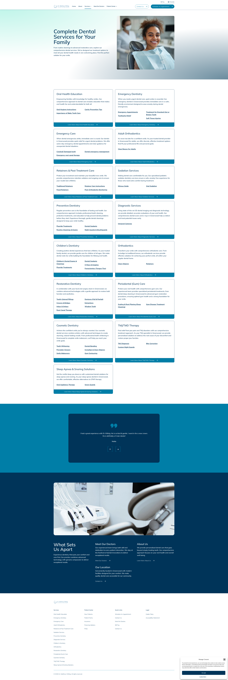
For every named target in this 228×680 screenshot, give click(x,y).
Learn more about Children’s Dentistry (80, 275)
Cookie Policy (203, 676)
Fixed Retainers (62, 190)
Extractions (89, 303)
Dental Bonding (91, 346)
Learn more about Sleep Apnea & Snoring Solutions (81, 392)
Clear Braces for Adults (127, 149)
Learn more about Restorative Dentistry (81, 316)
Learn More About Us (144, 560)
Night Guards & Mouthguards (96, 230)
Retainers (150, 264)
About (80, 6)
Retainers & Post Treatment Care (63, 629)
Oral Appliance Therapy (66, 385)
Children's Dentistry (59, 643)
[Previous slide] (108, 448)
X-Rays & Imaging (92, 265)
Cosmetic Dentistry (59, 657)
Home (74, 6)
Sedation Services (59, 632)
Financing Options (89, 625)
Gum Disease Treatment (155, 304)
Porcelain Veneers (63, 350)
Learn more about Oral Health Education (81, 125)
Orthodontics (57, 647)
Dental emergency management (97, 152)
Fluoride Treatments (64, 226)
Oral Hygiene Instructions (66, 109)
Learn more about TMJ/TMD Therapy (142, 360)
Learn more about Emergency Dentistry (142, 125)
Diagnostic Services (59, 639)
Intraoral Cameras (125, 224)
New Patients (88, 614)
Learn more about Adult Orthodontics (142, 162)
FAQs (86, 629)
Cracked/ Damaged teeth (66, 152)
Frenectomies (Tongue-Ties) (95, 268)
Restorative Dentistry (60, 650)
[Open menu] (90, 6)
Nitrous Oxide (123, 186)
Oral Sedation (151, 186)
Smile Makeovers (63, 353)
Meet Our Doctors (101, 560)
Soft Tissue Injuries (153, 118)
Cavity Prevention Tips (93, 109)
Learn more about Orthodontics (142, 275)
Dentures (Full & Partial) (94, 299)
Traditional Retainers (65, 186)
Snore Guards (90, 385)
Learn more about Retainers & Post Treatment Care (81, 197)
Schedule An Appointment (160, 6)
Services (87, 6)
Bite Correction (152, 344)
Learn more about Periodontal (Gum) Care (142, 316)
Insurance (87, 621)
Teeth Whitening (63, 346)
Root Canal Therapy (64, 310)
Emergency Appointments (128, 112)
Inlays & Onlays (62, 306)
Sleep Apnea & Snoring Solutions (63, 665)
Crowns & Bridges (63, 303)
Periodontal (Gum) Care (61, 654)
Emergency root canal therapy (68, 155)
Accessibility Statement (153, 618)
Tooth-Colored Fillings (65, 299)
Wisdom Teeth (90, 306)
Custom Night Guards (126, 347)
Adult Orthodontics (59, 625)
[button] (224, 659)
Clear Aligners (123, 264)
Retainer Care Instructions (95, 186)
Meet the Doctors (99, 6)
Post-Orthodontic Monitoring (96, 190)
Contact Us (140, 6)
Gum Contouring (91, 353)
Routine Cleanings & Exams (67, 230)
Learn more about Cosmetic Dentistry (81, 360)
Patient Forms (88, 618)
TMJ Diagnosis (123, 344)
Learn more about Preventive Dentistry (80, 237)
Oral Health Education (60, 614)
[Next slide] (116, 448)
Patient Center (111, 6)
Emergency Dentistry (60, 618)
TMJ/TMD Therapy (59, 661)
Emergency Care (59, 621)
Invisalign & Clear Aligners (95, 350)
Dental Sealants (91, 226)
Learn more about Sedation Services (142, 197)
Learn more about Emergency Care (80, 162)
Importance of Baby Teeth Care (69, 113)
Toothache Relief (124, 116)
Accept (204, 673)
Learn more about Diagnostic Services (142, 237)
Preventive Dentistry (60, 636)
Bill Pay (162, 2)
